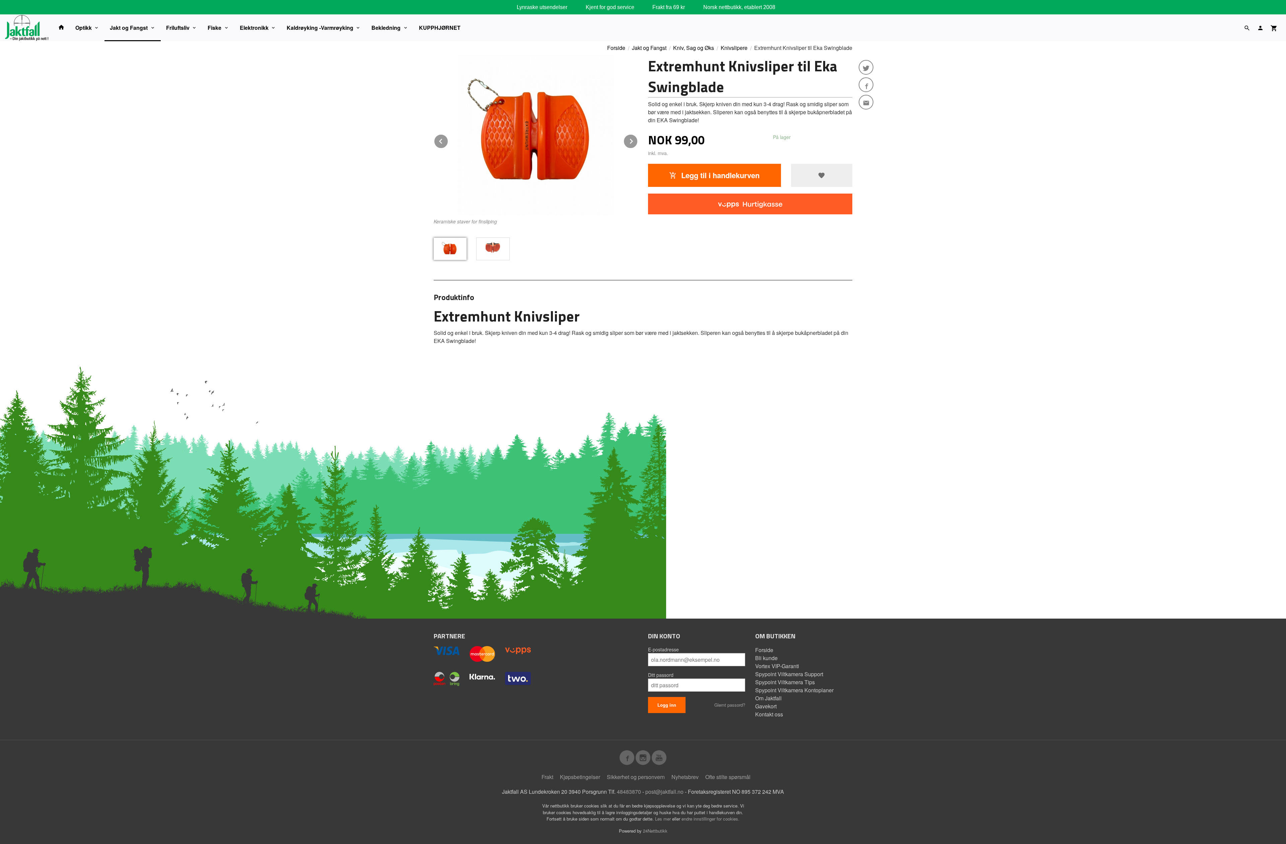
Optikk (83, 27)
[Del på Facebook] (866, 84)
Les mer (663, 819)
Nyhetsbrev (685, 777)
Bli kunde (766, 658)
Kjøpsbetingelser (580, 777)
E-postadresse (663, 649)
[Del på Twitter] (866, 67)
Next (637, 140)
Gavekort (766, 706)
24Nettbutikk (655, 831)
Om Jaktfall (768, 698)
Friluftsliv (178, 27)
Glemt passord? (729, 705)
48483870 (629, 791)
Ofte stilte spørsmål (728, 777)
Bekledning (386, 27)
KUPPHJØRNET (439, 27)
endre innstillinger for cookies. (710, 819)
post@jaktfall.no (664, 791)
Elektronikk (254, 27)
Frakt (547, 777)
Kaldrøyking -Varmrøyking (320, 27)
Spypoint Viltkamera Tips (785, 682)
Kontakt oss (769, 714)
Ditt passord (660, 675)
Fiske (214, 27)
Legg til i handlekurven (719, 175)
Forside (616, 48)
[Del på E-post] (866, 102)
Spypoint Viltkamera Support (789, 674)
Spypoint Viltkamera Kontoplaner (794, 690)
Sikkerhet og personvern (636, 777)
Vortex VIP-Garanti (777, 666)
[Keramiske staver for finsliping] (536, 135)
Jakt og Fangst (129, 27)
